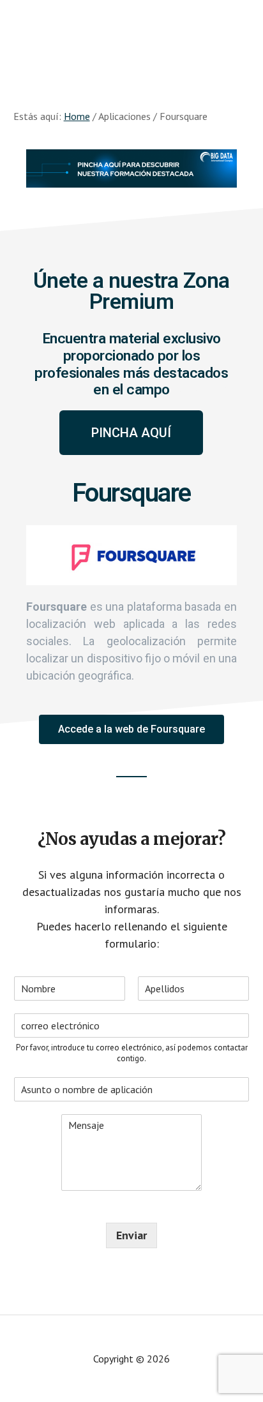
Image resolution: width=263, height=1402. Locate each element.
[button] (131, 432)
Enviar (131, 1235)
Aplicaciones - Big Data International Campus (131, 38)
